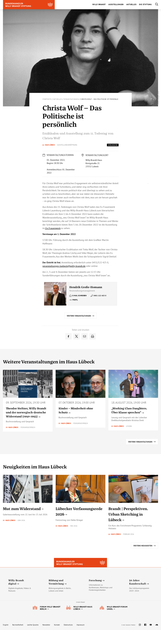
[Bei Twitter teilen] (76, 336)
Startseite (47, 99)
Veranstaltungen (71, 99)
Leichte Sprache (32, 625)
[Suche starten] (155, 4)
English (5, 625)
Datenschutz (68, 625)
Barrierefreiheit (17, 625)
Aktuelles (57, 99)
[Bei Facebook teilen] (68, 336)
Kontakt (57, 625)
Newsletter (46, 625)
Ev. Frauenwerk (52, 228)
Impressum (80, 625)
